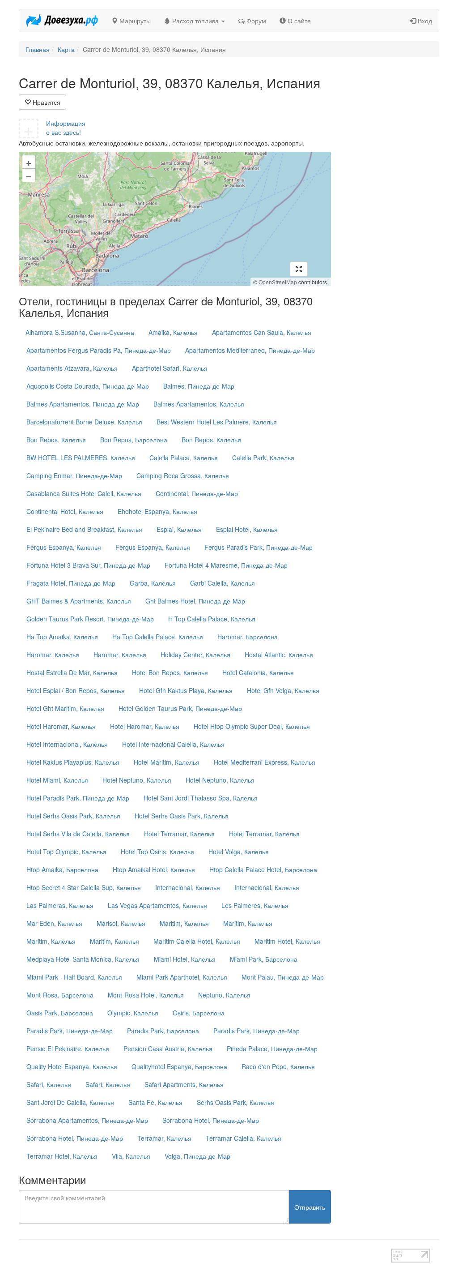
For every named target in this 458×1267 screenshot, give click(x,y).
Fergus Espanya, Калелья (63, 547)
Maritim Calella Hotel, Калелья (196, 941)
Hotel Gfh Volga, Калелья (283, 690)
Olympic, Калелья (132, 1012)
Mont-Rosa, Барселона (59, 994)
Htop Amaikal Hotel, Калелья (154, 869)
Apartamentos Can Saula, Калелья (261, 332)
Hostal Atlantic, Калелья (279, 654)
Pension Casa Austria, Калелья (167, 1048)
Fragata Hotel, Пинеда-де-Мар (70, 582)
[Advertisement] (392, 209)
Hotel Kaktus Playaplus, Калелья (72, 762)
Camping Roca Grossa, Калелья (182, 475)
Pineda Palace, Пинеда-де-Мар (272, 1048)
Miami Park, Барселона (263, 959)
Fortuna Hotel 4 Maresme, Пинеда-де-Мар (226, 565)
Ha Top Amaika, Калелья (62, 636)
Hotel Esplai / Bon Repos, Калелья (75, 690)
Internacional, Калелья (187, 887)
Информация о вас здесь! (65, 128)
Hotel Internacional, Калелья (67, 744)
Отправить (309, 1207)
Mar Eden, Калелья (54, 923)
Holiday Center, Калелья (195, 654)
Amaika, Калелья (173, 332)
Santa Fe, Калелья (155, 1102)
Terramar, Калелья (164, 1138)
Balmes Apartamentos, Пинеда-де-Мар (82, 403)
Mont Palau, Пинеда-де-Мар (283, 976)
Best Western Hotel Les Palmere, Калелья (217, 421)
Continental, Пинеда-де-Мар (197, 493)
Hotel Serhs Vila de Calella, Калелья (78, 833)
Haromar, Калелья (52, 654)
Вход (424, 20)
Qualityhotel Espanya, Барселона (179, 1066)
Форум (255, 20)
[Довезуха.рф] (62, 20)
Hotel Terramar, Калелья (179, 833)
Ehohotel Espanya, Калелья (157, 511)
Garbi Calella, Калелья (222, 582)
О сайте (298, 20)
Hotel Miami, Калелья (57, 779)
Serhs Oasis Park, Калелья (235, 1102)
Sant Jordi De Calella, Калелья (70, 1102)
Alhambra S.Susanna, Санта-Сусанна (79, 332)
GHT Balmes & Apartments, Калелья (78, 600)
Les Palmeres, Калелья (254, 905)
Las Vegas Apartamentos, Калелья (157, 905)
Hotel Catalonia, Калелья (258, 672)
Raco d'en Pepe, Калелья (278, 1066)
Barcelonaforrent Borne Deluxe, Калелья (84, 421)
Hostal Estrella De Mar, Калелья (72, 672)
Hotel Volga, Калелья (238, 851)
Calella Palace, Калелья (183, 457)
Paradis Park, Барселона (163, 1030)
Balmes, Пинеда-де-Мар (198, 385)
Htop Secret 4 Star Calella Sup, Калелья (83, 887)
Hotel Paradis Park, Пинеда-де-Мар (77, 797)
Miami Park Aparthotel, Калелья (181, 976)
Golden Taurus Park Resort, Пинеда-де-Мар (90, 618)
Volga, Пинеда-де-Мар (197, 1155)
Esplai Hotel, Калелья (247, 529)
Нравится (45, 102)
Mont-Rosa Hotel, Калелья (146, 994)
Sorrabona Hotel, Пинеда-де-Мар (210, 1120)
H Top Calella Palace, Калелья (211, 618)
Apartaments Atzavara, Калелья (72, 368)
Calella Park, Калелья (263, 457)
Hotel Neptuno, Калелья (136, 779)
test (204, 1253)
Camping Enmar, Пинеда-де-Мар (74, 475)
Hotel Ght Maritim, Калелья (65, 708)
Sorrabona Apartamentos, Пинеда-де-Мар (87, 1120)
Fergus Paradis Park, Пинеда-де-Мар (258, 547)
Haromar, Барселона (247, 636)
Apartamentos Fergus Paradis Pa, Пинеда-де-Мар (98, 350)
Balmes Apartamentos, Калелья (198, 403)
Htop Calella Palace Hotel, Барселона (263, 869)
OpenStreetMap (278, 282)
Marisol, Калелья (121, 923)
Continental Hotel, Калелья (64, 511)
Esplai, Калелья (179, 529)
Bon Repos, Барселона (133, 439)
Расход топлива (195, 20)
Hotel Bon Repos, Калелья (170, 672)
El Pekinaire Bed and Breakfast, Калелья (84, 529)
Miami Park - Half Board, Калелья (74, 976)
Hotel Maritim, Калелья (166, 762)
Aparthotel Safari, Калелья (170, 368)
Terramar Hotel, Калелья (62, 1155)
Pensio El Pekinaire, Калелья (67, 1048)
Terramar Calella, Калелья (243, 1138)
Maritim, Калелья (184, 923)
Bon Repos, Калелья (56, 439)
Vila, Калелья (131, 1155)
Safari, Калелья (48, 1084)
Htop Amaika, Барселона (62, 869)
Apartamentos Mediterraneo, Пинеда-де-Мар (250, 350)
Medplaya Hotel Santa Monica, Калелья (83, 959)
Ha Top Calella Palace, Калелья (157, 636)
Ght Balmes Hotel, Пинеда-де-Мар (195, 600)
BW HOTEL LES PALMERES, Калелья (80, 457)
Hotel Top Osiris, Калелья (157, 851)
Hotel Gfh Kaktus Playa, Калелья (186, 690)
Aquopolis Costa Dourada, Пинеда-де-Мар (87, 385)
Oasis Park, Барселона (59, 1012)
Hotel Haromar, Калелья (61, 726)
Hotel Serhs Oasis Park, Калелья (73, 815)
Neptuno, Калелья (224, 994)
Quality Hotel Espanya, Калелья (71, 1066)
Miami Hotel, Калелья (185, 959)
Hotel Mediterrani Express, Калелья (264, 762)
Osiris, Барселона (199, 1012)
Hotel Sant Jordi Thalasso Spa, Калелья (201, 797)
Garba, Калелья (153, 582)
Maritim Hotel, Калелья (287, 941)
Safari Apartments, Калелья (184, 1084)
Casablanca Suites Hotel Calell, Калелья (83, 493)
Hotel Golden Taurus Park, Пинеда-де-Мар (180, 708)
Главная (37, 49)
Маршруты (134, 20)
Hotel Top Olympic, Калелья (66, 851)
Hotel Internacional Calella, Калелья (173, 744)
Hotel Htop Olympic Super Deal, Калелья (252, 726)
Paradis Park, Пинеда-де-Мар (69, 1030)
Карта (66, 49)
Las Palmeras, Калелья (59, 905)
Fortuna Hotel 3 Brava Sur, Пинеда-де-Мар (88, 565)
